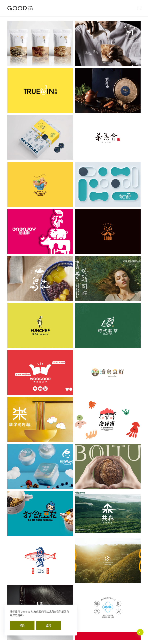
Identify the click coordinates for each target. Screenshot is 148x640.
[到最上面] (140, 632)
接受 (22, 625)
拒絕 (48, 625)
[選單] (139, 8)
